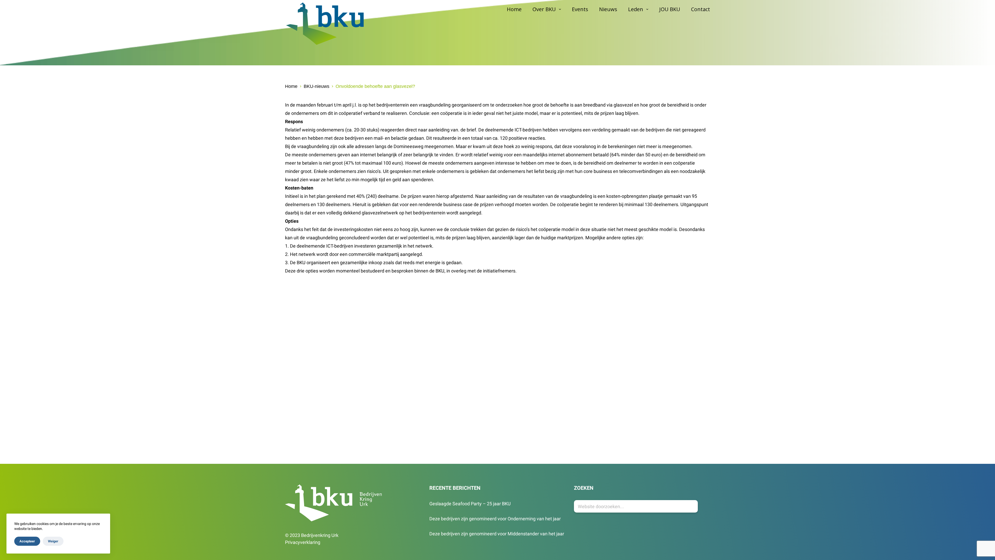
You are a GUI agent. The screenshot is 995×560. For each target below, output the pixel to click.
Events (580, 9)
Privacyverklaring (302, 542)
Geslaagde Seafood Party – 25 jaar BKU (470, 503)
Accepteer (27, 541)
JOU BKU (669, 9)
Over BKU (544, 9)
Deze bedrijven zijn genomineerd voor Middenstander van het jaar (496, 533)
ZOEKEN (583, 488)
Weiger (53, 541)
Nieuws (608, 9)
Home (514, 9)
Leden (635, 9)
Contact (700, 9)
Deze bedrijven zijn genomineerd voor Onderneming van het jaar (495, 518)
